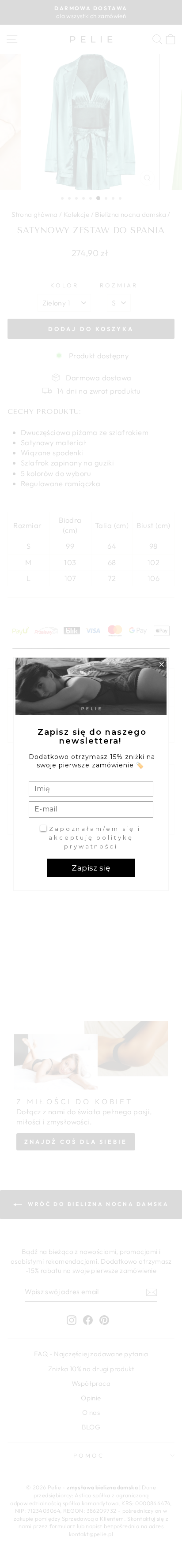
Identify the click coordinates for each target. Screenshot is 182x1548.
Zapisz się (91, 867)
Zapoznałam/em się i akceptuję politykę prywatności (95, 837)
